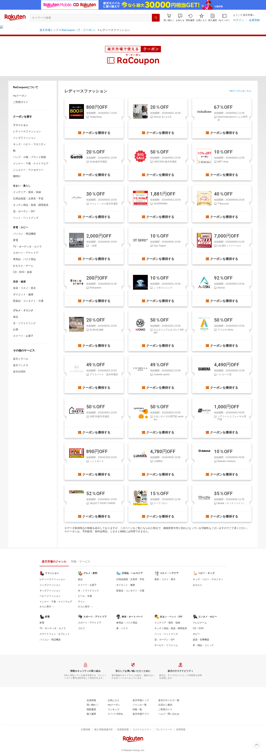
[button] (180, 18)
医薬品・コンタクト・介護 (28, 300)
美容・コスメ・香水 (24, 288)
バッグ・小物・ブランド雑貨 (29, 157)
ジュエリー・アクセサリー (28, 169)
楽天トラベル (20, 358)
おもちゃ (197, 585)
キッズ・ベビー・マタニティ (29, 144)
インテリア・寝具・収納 (27, 192)
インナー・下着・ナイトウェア (56, 601)
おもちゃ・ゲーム (23, 265)
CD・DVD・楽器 (22, 272)
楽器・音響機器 (201, 639)
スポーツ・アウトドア (25, 252)
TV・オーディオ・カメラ (27, 246)
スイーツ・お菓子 (23, 335)
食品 (15, 316)
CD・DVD (198, 628)
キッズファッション (50, 590)
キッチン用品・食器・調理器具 (30, 204)
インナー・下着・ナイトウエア (30, 163)
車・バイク (122, 628)
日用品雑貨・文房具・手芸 (28, 198)
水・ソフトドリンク (24, 323)
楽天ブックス (20, 365)
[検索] (156, 18)
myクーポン (20, 95)
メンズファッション (24, 137)
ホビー (196, 634)
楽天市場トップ (49, 30)
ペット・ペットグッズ (25, 217)
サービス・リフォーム (166, 645)
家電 (15, 240)
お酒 (15, 329)
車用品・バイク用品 (24, 259)
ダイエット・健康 (23, 294)
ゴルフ (81, 628)
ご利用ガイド (20, 102)
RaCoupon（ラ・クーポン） (79, 30)
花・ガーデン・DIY (24, 211)
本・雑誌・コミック (203, 645)
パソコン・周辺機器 (24, 233)
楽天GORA (19, 371)
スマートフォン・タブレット (55, 634)
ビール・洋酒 (85, 596)
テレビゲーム (200, 622)
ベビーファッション (50, 596)
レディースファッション (27, 131)
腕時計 (17, 176)
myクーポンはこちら (240, 90)
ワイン (81, 601)
